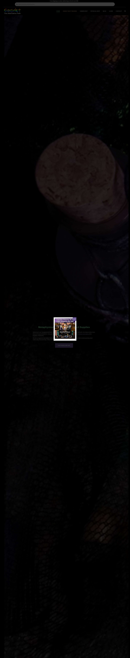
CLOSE (74, 319)
